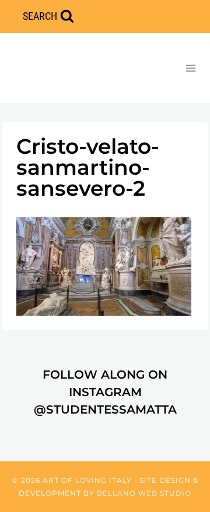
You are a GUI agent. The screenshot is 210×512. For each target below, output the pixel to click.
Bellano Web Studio (144, 493)
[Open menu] (190, 68)
